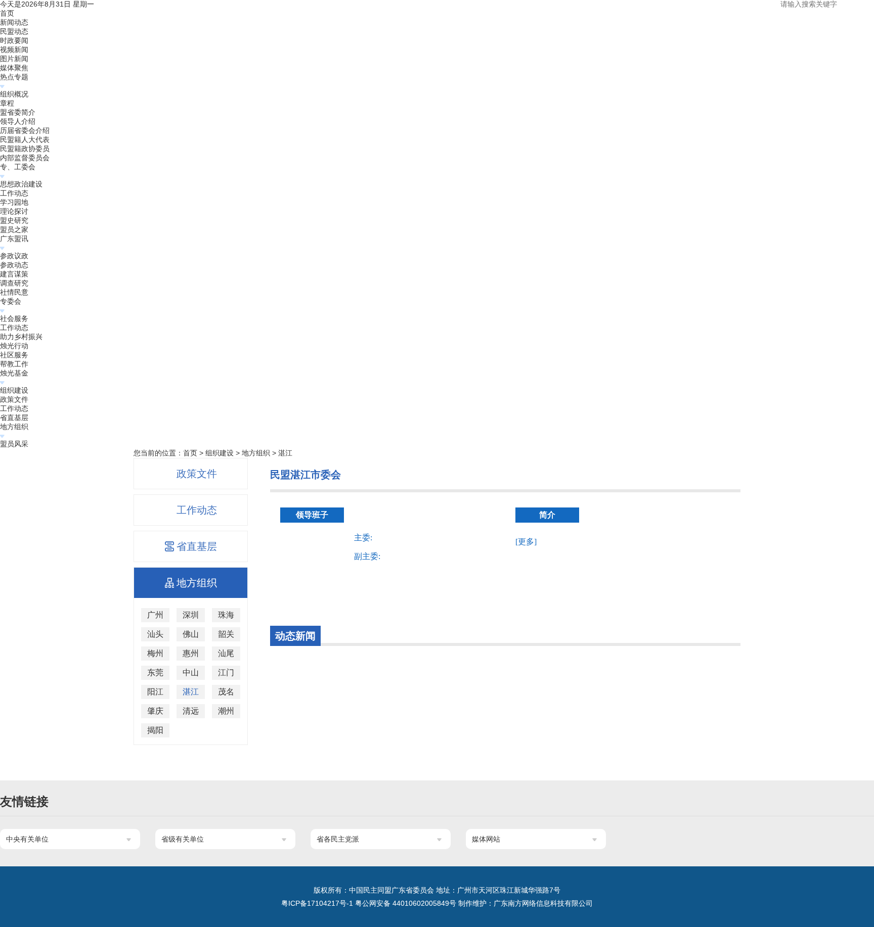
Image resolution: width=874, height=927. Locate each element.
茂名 (226, 691)
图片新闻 (14, 59)
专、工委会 (17, 167)
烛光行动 (14, 346)
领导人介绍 (17, 121)
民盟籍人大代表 (25, 139)
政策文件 (14, 399)
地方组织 (14, 427)
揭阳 (155, 730)
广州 (155, 615)
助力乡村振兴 (21, 337)
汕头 (155, 634)
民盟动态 (14, 31)
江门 (226, 672)
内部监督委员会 (25, 158)
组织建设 (14, 390)
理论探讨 (14, 211)
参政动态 (14, 265)
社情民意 (14, 292)
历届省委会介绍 (25, 130)
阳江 (155, 691)
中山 (191, 672)
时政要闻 (14, 40)
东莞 (155, 672)
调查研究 (14, 283)
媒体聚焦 (14, 68)
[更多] (526, 541)
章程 (7, 103)
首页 (7, 13)
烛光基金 (14, 373)
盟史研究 (14, 220)
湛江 (285, 453)
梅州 (155, 653)
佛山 (191, 634)
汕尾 (226, 653)
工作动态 (14, 193)
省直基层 (14, 417)
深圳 (191, 615)
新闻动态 (14, 22)
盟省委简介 (17, 112)
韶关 (226, 634)
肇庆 (155, 711)
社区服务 (14, 355)
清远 (191, 711)
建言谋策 (14, 274)
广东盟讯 (14, 239)
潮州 (226, 711)
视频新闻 (14, 49)
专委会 (10, 301)
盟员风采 (14, 444)
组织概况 (14, 94)
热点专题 (14, 77)
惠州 (191, 653)
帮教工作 (14, 364)
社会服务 (14, 318)
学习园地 (14, 202)
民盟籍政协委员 (25, 149)
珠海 (226, 615)
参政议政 (14, 256)
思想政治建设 (21, 184)
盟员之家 (14, 229)
